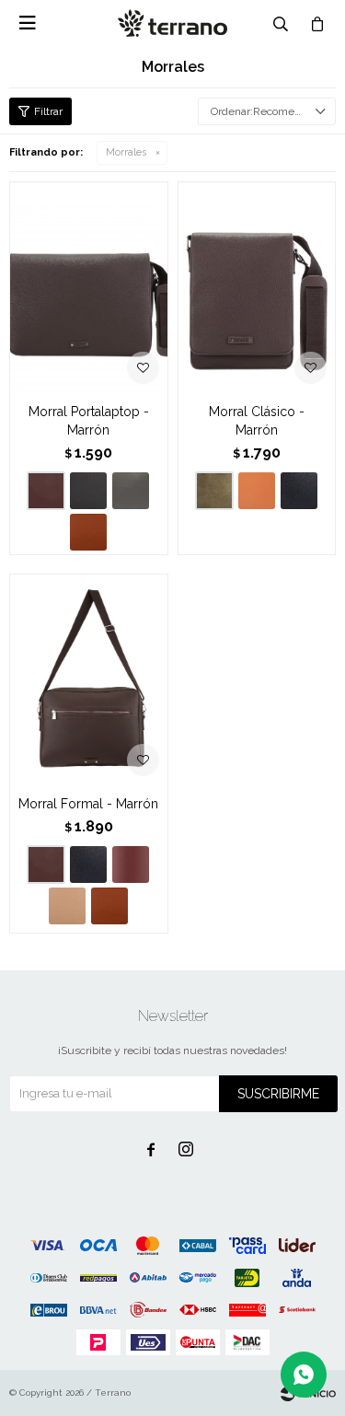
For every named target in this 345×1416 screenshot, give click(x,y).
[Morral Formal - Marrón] (88, 679)
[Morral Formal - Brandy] (109, 906)
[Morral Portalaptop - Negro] (88, 490)
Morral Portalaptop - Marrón (89, 420)
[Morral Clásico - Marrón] (257, 287)
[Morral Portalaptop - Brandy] (88, 532)
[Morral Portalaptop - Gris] (130, 490)
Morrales (126, 152)
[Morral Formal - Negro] (88, 864)
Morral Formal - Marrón (88, 803)
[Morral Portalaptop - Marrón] (88, 287)
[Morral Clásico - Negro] (299, 490)
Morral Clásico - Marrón (257, 420)
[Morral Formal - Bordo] (130, 864)
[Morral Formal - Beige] (67, 906)
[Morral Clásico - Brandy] (256, 490)
